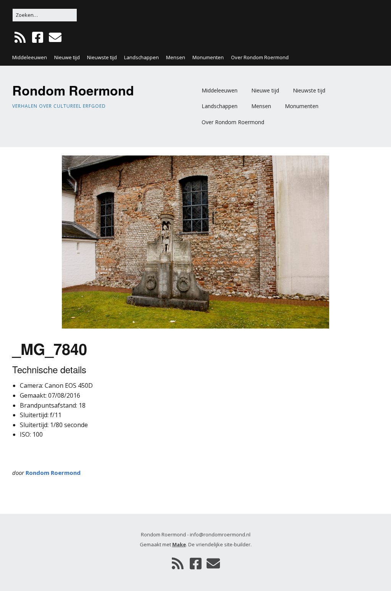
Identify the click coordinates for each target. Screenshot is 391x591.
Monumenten (208, 57)
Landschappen (141, 57)
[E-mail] (55, 37)
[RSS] (20, 37)
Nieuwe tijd (67, 57)
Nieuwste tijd (102, 57)
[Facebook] (38, 37)
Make (179, 544)
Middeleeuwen (29, 57)
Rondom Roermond (73, 90)
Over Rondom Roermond (260, 57)
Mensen (175, 57)
